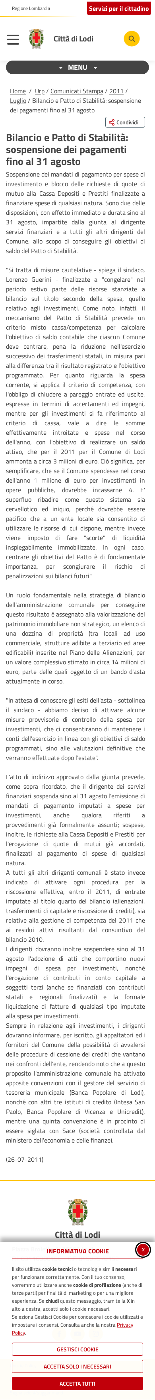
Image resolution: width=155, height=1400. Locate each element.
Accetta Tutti (77, 1383)
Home (18, 91)
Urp (40, 91)
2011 (116, 91)
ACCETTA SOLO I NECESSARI (77, 1366)
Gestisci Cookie (78, 1349)
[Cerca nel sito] (132, 39)
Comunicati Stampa (76, 91)
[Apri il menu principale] (15, 41)
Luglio (18, 100)
